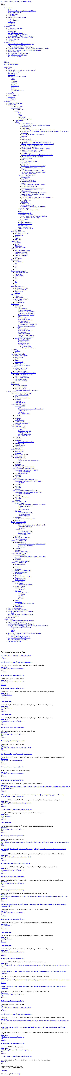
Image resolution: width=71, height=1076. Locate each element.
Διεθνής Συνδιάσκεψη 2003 (18, 540)
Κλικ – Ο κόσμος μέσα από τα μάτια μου (32, 134)
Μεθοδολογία (18, 246)
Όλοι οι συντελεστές (23, 509)
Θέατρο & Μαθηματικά (14, 641)
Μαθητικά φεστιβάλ (13, 616)
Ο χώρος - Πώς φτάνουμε (25, 506)
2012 (16, 266)
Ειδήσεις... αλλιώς (26, 139)
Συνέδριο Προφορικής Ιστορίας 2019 (21, 393)
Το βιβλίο (17, 238)
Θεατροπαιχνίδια (22, 308)
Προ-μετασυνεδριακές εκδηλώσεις (24, 467)
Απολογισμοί (21, 117)
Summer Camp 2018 (23, 343)
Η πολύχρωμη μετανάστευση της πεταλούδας (34, 216)
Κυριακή (20, 597)
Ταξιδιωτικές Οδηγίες (24, 413)
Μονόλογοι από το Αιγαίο (28, 181)
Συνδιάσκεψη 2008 (20, 457)
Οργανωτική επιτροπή (24, 432)
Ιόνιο (12, 92)
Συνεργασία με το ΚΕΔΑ (21, 299)
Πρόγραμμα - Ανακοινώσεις (22, 398)
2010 (16, 269)
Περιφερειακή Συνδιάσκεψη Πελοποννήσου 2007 (25, 479)
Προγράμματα (11, 104)
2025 (12, 613)
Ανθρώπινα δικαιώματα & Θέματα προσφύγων (21, 620)
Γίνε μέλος (11, 93)
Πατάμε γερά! (25, 128)
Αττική (13, 78)
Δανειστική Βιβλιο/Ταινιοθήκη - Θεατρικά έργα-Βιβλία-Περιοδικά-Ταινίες (28, 625)
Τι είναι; (17, 111)
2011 (16, 268)
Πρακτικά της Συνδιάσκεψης (26, 545)
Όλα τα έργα (18, 274)
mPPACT (13, 249)
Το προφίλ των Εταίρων (21, 253)
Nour (22, 137)
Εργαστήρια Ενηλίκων (24, 322)
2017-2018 (18, 327)
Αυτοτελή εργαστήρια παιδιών (26, 311)
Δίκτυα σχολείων (26, 191)
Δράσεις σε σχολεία (20, 388)
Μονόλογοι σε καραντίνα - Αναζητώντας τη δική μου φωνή (37, 144)
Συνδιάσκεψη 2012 (20, 428)
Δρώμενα (17, 424)
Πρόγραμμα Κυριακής (24, 515)
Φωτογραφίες (18, 258)
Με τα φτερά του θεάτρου (25, 319)
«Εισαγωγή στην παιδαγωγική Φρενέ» (12, 767)
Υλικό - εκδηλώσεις (20, 247)
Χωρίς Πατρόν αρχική (21, 385)
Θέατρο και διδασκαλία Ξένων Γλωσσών (19, 638)
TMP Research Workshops (22, 377)
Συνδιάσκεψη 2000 (20, 564)
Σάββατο (20, 595)
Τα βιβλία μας (11, 617)
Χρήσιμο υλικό (19, 120)
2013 (16, 264)
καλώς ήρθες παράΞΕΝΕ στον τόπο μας (32, 170)
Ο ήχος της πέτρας (26, 158)
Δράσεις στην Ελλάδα (21, 289)
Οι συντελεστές (19, 362)
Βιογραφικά (18, 476)
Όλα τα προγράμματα (17, 106)
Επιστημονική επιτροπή (24, 431)
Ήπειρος (13, 84)
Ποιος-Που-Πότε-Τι (23, 592)
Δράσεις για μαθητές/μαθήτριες (26, 175)
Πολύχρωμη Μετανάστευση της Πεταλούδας (33, 192)
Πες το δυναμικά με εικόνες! (29, 161)
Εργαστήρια (18, 399)
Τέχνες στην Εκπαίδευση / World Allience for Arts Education (24, 633)
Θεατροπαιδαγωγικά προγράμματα (27, 324)
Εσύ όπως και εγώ (23, 321)
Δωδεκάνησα (14, 89)
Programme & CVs (20, 573)
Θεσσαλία (14, 82)
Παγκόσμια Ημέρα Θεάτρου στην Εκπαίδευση (20, 611)
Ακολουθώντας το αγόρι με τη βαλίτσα (32, 167)
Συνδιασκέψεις (12, 391)
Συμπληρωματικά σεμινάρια (22, 537)
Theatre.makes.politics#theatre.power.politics (23, 373)
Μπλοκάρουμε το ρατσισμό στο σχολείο (32, 156)
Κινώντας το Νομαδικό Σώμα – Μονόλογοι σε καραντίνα (37, 155)
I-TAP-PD (14, 366)
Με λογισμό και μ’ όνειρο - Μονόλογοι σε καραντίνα (36, 142)
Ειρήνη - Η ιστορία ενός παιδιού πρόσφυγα (33, 150)
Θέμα (16, 396)
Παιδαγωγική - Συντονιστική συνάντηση (12, 675)
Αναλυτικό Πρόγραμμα (21, 473)
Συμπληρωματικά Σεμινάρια (22, 561)
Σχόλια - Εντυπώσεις (20, 363)
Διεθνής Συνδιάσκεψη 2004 (18, 522)
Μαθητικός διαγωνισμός (24, 213)
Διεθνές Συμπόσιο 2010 (17, 449)
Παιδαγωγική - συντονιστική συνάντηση (12, 688)
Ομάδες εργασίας (19, 443)
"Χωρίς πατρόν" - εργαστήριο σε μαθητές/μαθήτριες (16, 662)
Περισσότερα (4, 667)
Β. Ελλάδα (14, 81)
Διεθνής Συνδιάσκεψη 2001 (18, 553)
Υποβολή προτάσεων (20, 402)
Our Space (21, 220)
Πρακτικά (17, 567)
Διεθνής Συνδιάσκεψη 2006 (18, 501)
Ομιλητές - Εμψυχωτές (24, 410)
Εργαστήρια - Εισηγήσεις (21, 497)
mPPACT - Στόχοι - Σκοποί (22, 250)
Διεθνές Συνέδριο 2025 (17, 581)
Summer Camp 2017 (23, 344)
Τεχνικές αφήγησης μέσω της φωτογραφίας (33, 172)
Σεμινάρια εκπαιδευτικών (25, 123)
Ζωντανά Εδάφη (25, 203)
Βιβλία (13, 630)
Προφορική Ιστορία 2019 (21, 395)
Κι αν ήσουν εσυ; (19, 109)
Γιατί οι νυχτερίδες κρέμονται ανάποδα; (32, 188)
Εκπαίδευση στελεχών (24, 208)
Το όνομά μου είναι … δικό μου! (30, 151)
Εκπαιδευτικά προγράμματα (25, 337)
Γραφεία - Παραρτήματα (14, 71)
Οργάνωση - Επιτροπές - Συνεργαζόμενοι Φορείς (31, 504)
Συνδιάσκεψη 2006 (20, 503)
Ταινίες (13, 631)
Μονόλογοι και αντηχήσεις (28, 147)
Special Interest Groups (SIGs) (23, 577)
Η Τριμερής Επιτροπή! (27, 205)
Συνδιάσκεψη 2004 (20, 523)
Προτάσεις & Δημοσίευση (25, 584)
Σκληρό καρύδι (25, 162)
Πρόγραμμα (18, 417)
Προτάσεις (21, 412)
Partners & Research (20, 369)
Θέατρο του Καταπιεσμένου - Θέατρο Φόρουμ (20, 614)
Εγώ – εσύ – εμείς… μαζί (28, 173)
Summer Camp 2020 (23, 340)
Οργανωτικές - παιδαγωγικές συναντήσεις (26, 390)
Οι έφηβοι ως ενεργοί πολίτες (26, 313)
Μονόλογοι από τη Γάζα (17, 286)
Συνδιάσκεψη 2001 (20, 555)
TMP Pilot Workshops (21, 380)
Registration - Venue (20, 578)
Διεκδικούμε (11, 97)
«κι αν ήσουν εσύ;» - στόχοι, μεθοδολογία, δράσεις (35, 125)
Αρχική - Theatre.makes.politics (23, 374)
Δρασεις (17, 236)
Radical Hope (15, 241)
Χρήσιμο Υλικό (8, 619)
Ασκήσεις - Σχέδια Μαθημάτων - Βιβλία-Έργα (20, 624)
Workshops (18, 575)
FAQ (19, 112)
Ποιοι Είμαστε (8, 67)
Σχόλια (20, 508)
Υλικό (16, 257)
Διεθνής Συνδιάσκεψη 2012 (18, 426)
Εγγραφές (17, 415)
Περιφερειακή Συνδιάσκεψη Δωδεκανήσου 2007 (24, 490)
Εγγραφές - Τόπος (19, 587)
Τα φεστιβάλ (18, 239)
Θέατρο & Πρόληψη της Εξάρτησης (17, 639)
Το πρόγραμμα (19, 235)
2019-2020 (18, 307)
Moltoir (13, 382)
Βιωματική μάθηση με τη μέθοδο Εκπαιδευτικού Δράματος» (38, 130)
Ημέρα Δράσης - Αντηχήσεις (22, 365)
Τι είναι (17, 244)
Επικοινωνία (18, 230)
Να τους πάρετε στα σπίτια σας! (30, 217)
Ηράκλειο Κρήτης (20, 302)
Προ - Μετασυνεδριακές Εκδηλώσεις (25, 518)
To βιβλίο (17, 293)
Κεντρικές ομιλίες (20, 421)
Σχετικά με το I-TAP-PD (21, 368)
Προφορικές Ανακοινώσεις (22, 423)
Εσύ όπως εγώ (15, 294)
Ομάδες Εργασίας (12, 73)
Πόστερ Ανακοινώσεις (21, 539)
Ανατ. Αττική (18, 300)
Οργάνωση (18, 242)
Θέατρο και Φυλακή (13, 635)
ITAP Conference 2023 (21, 572)
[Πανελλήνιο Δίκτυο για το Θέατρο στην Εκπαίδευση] (16, 1)
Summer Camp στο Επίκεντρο (23, 338)
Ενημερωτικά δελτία (13, 95)
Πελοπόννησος (15, 86)
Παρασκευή (21, 594)
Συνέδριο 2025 (19, 583)
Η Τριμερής (24, 164)
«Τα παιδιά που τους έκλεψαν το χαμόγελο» (33, 206)
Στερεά (13, 79)
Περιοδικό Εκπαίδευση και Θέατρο (17, 609)
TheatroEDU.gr (15, 1074)
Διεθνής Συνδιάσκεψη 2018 (18, 404)
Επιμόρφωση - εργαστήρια (15, 103)
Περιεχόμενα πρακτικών (25, 526)
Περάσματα (24, 178)
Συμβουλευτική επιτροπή (21, 454)
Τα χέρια (23, 169)
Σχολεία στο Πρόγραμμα (21, 255)
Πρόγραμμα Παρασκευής (25, 512)
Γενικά (20, 429)
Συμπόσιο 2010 (19, 451)
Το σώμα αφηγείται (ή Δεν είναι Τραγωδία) (33, 166)
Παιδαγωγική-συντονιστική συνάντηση (12, 889)
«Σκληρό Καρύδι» (6, 701)
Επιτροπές (21, 482)
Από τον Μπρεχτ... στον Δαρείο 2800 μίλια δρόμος (35, 148)
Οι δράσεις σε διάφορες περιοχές (17, 76)
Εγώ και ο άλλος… (26, 126)
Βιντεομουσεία (15, 260)
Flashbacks (24, 136)
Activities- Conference (21, 371)
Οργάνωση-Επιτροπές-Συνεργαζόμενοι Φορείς (31, 409)
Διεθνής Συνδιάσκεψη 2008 (18, 456)
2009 (16, 285)
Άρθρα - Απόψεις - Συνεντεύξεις (17, 622)
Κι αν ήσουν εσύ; (16, 108)
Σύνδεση (6, 62)
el (2, 3)
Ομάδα (20, 115)
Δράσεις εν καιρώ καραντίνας (26, 315)
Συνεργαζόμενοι (19, 291)
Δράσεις (17, 122)
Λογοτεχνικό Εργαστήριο (18, 271)
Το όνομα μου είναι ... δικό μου (30, 199)
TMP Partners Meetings (21, 376)
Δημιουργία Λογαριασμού (11, 64)
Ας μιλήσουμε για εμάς (24, 310)
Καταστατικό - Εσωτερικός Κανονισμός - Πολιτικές (22, 70)
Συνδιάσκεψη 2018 (20, 406)
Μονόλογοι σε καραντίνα (25, 222)
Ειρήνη (23, 183)
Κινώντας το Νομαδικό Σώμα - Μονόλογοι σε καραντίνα (37, 197)
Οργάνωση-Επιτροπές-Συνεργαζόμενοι (28, 460)
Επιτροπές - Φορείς (20, 586)
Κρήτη (13, 87)
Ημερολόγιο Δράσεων (21, 252)
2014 (16, 263)
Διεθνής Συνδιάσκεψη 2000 (18, 562)
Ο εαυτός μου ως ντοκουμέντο (29, 141)
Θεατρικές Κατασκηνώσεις (15, 608)
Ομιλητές (17, 600)
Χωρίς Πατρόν (15, 384)
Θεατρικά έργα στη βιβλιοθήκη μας (21, 627)
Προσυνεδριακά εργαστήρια (26, 442)
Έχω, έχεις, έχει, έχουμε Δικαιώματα (31, 145)
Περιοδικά (14, 628)
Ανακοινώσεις (11, 98)
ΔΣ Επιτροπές (11, 75)
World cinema (25, 159)
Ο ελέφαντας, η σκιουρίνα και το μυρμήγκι (33, 184)
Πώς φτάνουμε (22, 589)
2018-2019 (18, 316)
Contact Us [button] (4, 1070)
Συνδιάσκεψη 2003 (20, 542)
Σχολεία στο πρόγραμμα (24, 119)
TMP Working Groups (21, 379)
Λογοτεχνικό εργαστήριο (21, 272)
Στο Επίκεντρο (15, 304)
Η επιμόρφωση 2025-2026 (25, 228)
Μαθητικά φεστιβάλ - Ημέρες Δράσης (28, 210)
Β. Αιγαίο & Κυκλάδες (17, 90)
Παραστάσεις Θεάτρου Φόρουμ (27, 335)
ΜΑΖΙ (20, 211)
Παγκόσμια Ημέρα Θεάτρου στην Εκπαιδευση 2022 (16, 863)
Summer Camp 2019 (23, 341)
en (1, 3)
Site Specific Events (20, 580)
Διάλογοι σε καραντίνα (24, 227)
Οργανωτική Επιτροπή (24, 471)
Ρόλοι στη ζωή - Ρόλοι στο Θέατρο (20, 636)
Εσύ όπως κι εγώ (22, 332)
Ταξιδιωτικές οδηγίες (24, 435)
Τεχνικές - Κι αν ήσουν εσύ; (29, 186)
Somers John (11, 100)
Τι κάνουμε (7, 101)
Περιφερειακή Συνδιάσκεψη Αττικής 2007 (22, 468)
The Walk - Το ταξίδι (24, 225)
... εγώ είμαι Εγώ (26, 153)
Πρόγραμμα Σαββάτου (24, 514)
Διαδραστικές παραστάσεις (25, 214)
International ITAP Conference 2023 (21, 570)
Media (19, 114)
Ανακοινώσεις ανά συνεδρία (26, 603)
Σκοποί (10, 68)
